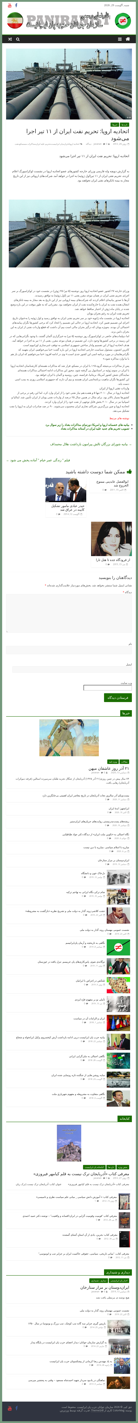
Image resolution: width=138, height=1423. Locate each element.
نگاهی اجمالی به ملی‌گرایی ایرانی (87, 1056)
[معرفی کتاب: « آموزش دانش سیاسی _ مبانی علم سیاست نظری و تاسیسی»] (124, 1195)
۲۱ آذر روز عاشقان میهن (109, 768)
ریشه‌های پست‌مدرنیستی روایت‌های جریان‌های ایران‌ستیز (99, 821)
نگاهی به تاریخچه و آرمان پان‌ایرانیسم (85, 942)
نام (130, 644)
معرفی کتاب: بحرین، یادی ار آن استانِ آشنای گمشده (90, 1234)
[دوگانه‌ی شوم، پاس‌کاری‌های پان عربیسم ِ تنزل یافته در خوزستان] (118, 960)
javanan (98, 143)
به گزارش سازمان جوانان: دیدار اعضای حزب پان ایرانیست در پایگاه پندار (69, 1342)
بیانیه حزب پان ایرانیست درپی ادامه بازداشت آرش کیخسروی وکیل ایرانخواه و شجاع (60, 1037)
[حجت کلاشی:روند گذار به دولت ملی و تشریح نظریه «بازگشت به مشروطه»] (118, 909)
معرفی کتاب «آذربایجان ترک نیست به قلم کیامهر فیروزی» (81, 1173)
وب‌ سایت (126, 683)
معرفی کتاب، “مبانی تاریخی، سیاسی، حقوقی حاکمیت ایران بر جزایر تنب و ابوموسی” (83, 1253)
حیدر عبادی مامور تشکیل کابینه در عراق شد (67, 508)
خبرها (114, 124)
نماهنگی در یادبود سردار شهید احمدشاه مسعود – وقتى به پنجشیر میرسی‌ (66, 1380)
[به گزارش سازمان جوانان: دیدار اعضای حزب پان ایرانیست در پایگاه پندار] (119, 1340)
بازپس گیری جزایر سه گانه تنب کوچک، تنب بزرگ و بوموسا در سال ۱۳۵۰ (67, 1323)
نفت (17, 143)
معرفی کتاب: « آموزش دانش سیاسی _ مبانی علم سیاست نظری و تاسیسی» (76, 1197)
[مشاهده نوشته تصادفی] (10, 39)
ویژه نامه (113, 761)
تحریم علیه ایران (43, 143)
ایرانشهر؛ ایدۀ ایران (119, 808)
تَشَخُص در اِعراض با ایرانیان (90, 980)
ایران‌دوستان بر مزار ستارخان (113, 860)
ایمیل (129, 664)
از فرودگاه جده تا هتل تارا (113, 560)
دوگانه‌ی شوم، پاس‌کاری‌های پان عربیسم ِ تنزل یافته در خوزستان (71, 961)
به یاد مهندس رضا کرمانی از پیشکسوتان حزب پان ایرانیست (81, 1361)
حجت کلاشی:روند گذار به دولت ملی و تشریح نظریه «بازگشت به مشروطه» (65, 911)
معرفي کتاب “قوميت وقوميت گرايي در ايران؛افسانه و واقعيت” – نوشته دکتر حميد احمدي (70, 1215)
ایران (66, 143)
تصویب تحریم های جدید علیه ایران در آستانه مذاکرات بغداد (95, 428)
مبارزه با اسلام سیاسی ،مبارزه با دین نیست (106, 847)
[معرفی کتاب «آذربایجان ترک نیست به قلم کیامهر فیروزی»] (69, 1126)
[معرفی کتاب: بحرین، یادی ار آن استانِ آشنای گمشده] (124, 1233)
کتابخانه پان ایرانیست (94, 1167)
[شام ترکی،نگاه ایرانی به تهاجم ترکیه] (118, 890)
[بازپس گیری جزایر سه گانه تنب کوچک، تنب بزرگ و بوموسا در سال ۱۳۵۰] (118, 1321)
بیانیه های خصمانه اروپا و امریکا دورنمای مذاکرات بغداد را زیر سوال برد (87, 425)
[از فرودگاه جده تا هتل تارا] (111, 524)
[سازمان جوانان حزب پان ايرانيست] (128, 39)
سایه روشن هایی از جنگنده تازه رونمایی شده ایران (78, 1075)
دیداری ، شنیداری (98, 1280)
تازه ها (124, 124)
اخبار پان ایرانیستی (119, 1280)
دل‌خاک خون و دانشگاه (93, 873)
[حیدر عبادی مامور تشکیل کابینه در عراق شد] (65, 480)
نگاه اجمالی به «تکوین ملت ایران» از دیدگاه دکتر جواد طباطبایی (95, 834)
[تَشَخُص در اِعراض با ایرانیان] (118, 979)
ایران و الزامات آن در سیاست (89, 1018)
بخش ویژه (122, 1167)
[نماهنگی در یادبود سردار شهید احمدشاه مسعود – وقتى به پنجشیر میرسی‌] (118, 1378)
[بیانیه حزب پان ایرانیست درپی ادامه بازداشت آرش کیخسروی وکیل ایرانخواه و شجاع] (118, 1035)
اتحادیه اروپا (74, 143)
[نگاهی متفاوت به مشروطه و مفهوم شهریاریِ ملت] (118, 1092)
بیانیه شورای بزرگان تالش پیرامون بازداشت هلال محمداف (91, 444)
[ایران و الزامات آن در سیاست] (118, 1016)
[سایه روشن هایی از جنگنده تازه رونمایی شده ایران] (118, 1073)
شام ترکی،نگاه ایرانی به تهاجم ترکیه (85, 892)
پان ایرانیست (57, 143)
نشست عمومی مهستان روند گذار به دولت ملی (104, 930)
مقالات (124, 761)
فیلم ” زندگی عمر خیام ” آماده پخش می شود (38, 460)
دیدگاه (127, 592)
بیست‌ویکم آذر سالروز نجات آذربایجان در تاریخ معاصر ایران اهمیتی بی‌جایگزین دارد (85, 795)
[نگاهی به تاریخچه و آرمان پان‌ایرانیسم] (118, 941)
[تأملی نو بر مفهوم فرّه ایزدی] (118, 998)
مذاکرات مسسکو (27, 143)
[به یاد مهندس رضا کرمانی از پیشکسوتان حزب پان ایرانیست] (122, 1359)
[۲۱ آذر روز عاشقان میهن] (69, 721)
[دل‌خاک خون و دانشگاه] (118, 871)
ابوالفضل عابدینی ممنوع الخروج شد (112, 483)
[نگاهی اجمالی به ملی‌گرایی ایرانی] (118, 1054)
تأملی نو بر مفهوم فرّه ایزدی (90, 999)
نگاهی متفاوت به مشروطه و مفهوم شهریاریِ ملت (78, 1094)
